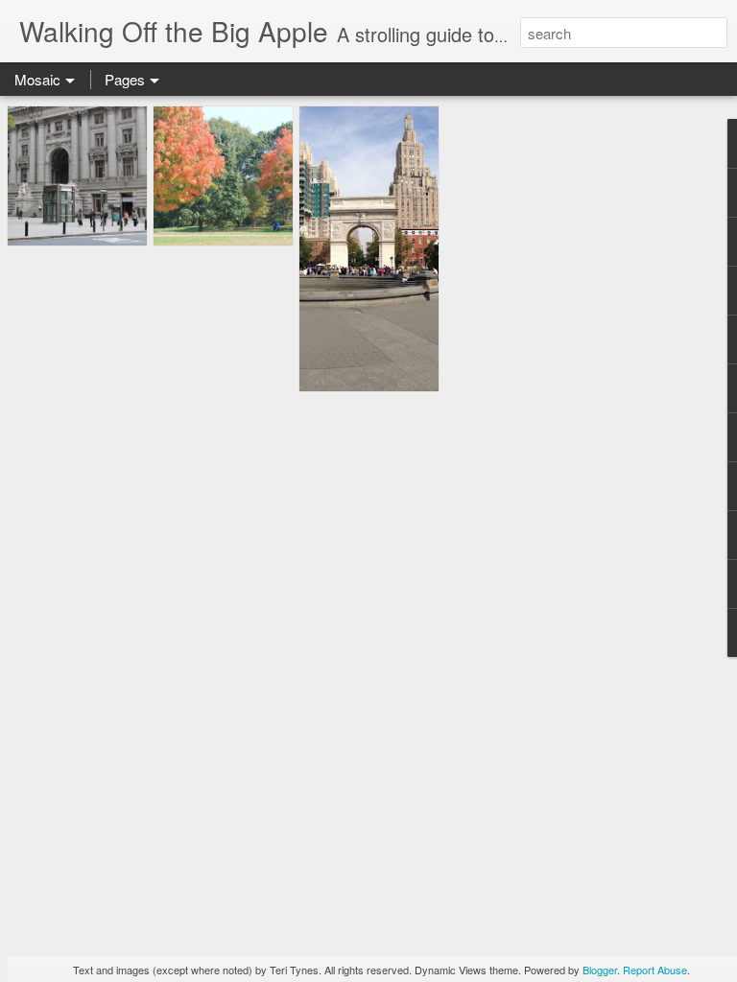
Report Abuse (655, 969)
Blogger (599, 969)
